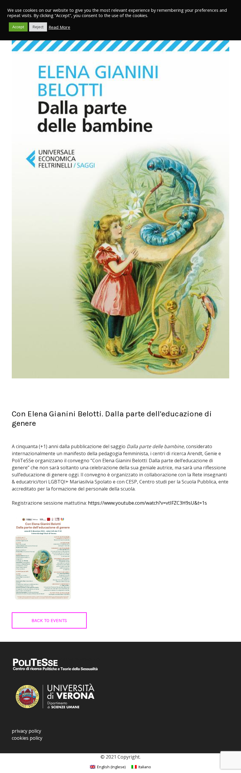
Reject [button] (38, 26)
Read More (59, 27)
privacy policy (26, 731)
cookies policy (27, 738)
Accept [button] (18, 26)
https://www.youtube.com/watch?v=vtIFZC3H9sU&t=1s (147, 503)
